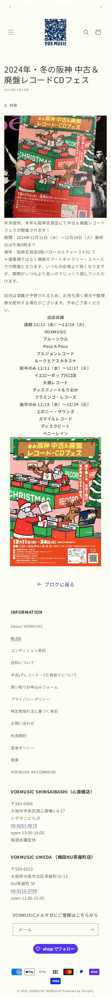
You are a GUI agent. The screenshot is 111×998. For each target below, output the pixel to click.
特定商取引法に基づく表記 (34, 711)
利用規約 (18, 735)
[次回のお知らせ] (101, 7)
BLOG (16, 638)
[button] (11, 32)
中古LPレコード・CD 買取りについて (44, 675)
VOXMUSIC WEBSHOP (45, 991)
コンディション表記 (28, 650)
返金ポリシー (22, 747)
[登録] (92, 929)
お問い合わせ (22, 723)
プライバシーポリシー (30, 699)
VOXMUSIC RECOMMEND (33, 772)
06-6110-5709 (24, 890)
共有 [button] (13, 105)
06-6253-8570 (24, 825)
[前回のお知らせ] (10, 7)
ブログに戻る (59, 584)
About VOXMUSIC (27, 626)
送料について (22, 662)
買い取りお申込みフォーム (34, 687)
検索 (15, 759)
